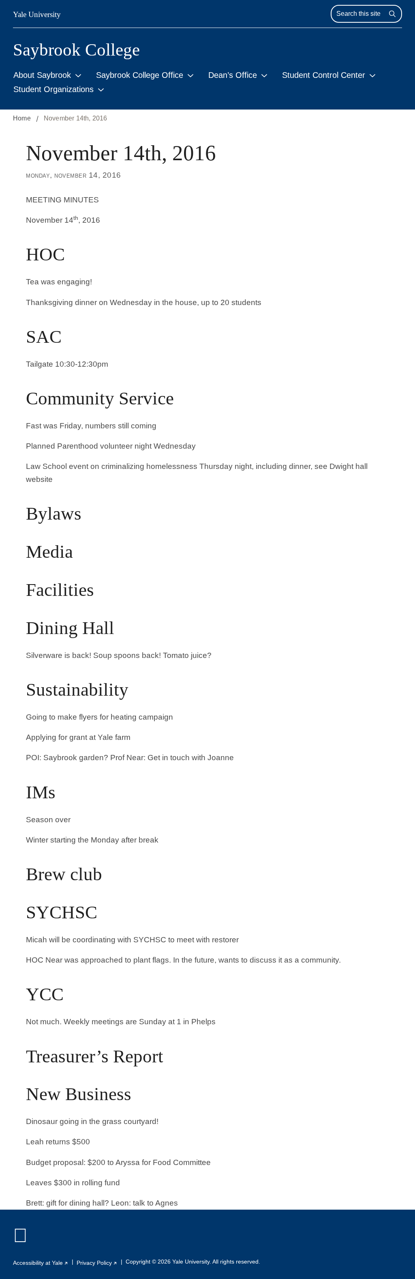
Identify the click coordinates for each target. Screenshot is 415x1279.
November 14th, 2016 (75, 118)
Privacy (97, 1263)
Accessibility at (40, 1263)
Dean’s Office (232, 75)
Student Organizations (53, 89)
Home (22, 118)
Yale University (37, 14)
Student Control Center (323, 75)
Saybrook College (76, 49)
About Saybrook (42, 75)
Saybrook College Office (139, 75)
